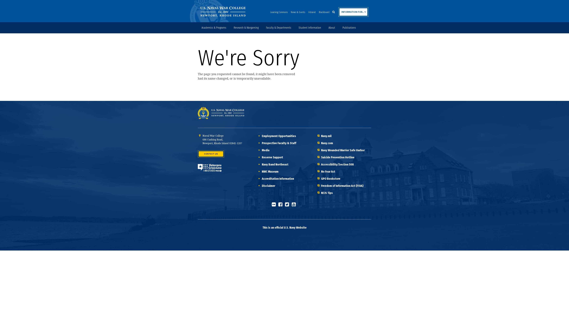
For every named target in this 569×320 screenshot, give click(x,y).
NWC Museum (270, 171)
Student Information (310, 27)
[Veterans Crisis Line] (210, 169)
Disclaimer (268, 186)
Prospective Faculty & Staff (279, 143)
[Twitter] (288, 205)
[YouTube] (295, 205)
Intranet (312, 12)
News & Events (298, 12)
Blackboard (324, 12)
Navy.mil (326, 136)
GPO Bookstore (330, 178)
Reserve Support (272, 157)
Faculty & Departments (278, 27)
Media (265, 150)
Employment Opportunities (279, 136)
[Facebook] (281, 205)
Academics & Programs (214, 27)
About (332, 27)
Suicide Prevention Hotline (337, 157)
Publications (349, 27)
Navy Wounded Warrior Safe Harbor (343, 150)
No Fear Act (328, 171)
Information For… (352, 12)
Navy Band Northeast (275, 164)
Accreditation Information (278, 178)
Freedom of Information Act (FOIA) (342, 186)
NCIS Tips (327, 193)
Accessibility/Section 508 (337, 164)
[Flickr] (275, 205)
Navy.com (327, 143)
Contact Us (211, 154)
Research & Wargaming (246, 27)
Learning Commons (279, 12)
